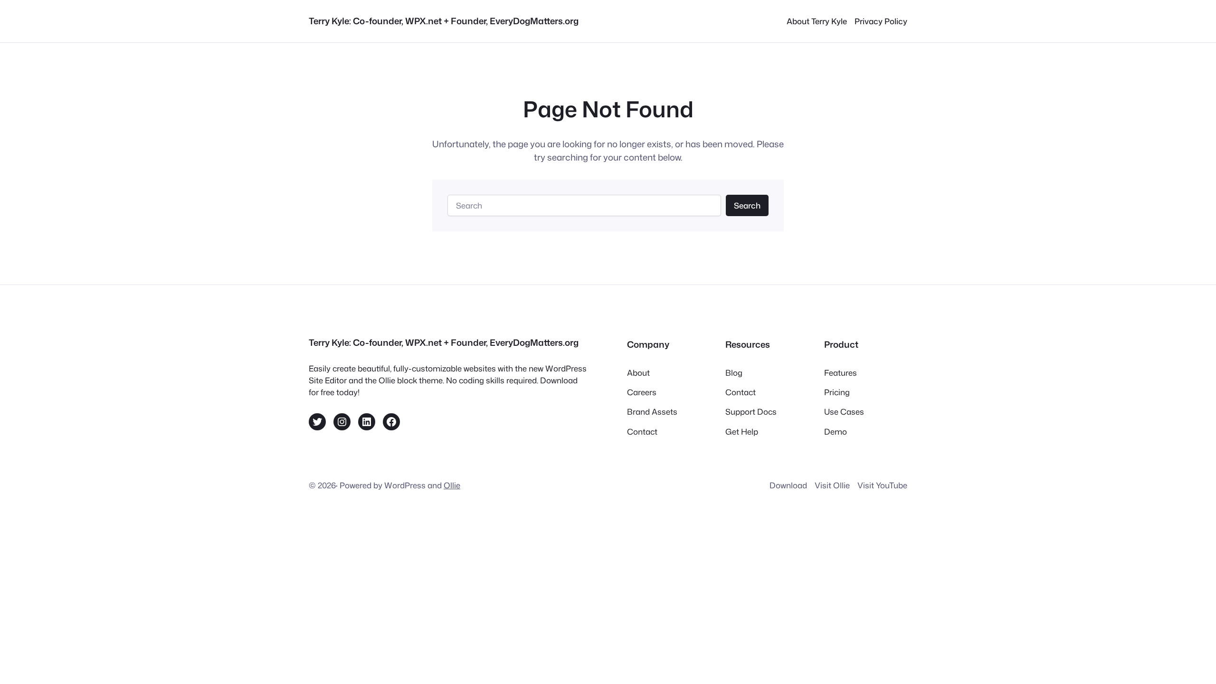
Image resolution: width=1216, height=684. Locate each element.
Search (747, 205)
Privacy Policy (881, 21)
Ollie (452, 485)
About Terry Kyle (817, 21)
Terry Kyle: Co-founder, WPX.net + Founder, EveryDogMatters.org (444, 21)
